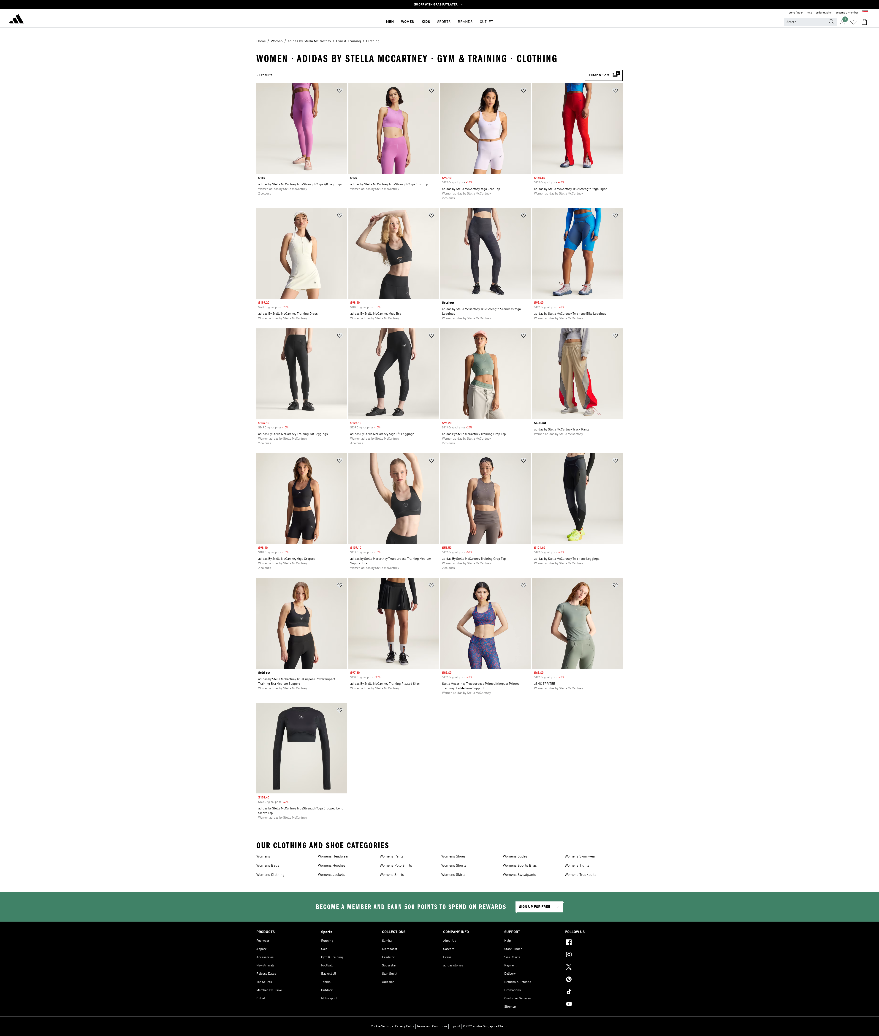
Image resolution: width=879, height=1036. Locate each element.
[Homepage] (16, 19)
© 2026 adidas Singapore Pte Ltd (485, 1026)
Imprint (455, 1026)
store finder (796, 12)
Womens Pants (392, 856)
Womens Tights (577, 866)
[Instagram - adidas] (594, 955)
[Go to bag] (864, 21)
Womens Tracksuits (580, 875)
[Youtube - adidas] (594, 1004)
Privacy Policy (405, 1026)
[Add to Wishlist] (339, 91)
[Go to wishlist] (853, 21)
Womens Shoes (453, 856)
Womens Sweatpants (519, 875)
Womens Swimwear (580, 856)
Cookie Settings (382, 1026)
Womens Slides (515, 856)
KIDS (426, 22)
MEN (390, 22)
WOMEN (407, 22)
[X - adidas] (594, 967)
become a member (847, 12)
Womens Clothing (270, 875)
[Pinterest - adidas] (594, 980)
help (809, 12)
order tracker (824, 12)
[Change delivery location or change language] (865, 12)
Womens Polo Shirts (396, 866)
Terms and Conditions (432, 1026)
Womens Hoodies (331, 866)
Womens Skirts (453, 875)
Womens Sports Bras (520, 866)
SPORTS (443, 22)
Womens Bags (267, 866)
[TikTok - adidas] (594, 992)
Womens (263, 856)
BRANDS (465, 22)
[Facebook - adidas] (594, 943)
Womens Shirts (392, 875)
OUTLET (486, 22)
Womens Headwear (333, 856)
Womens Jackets (331, 875)
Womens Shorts (454, 866)
